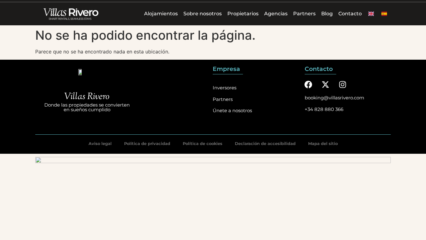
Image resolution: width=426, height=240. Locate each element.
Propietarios (243, 14)
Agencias (276, 14)
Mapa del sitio (323, 143)
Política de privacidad (147, 143)
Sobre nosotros (202, 14)
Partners (304, 14)
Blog (327, 14)
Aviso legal (100, 143)
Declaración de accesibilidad (265, 143)
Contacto (350, 14)
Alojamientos (161, 14)
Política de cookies (202, 143)
